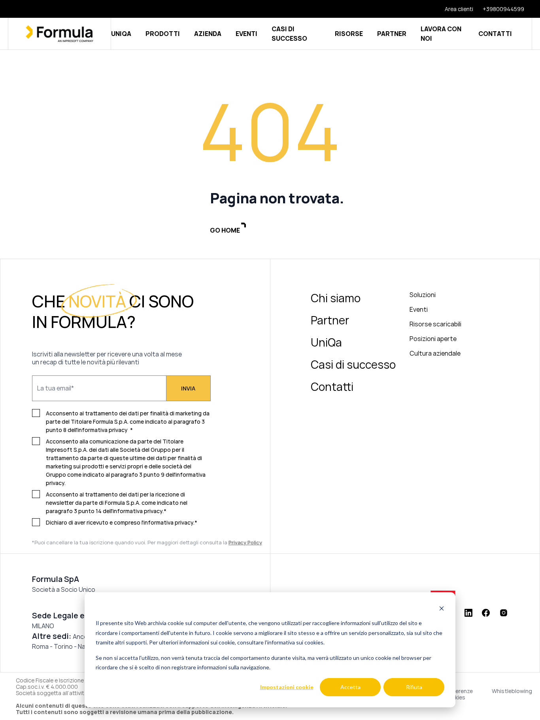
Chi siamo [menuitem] (336, 297)
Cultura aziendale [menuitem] (435, 353)
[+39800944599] (498, 9)
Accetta (350, 687)
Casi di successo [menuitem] (353, 364)
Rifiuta (414, 687)
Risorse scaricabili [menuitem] (435, 324)
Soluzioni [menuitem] (423, 294)
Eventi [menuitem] (419, 309)
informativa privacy (102, 430)
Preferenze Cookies (458, 694)
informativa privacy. (168, 522)
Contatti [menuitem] (332, 386)
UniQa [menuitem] (326, 342)
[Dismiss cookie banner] (441, 608)
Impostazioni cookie (286, 687)
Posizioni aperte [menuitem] (433, 338)
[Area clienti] (454, 9)
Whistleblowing (512, 691)
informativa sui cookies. (296, 642)
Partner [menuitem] (330, 320)
